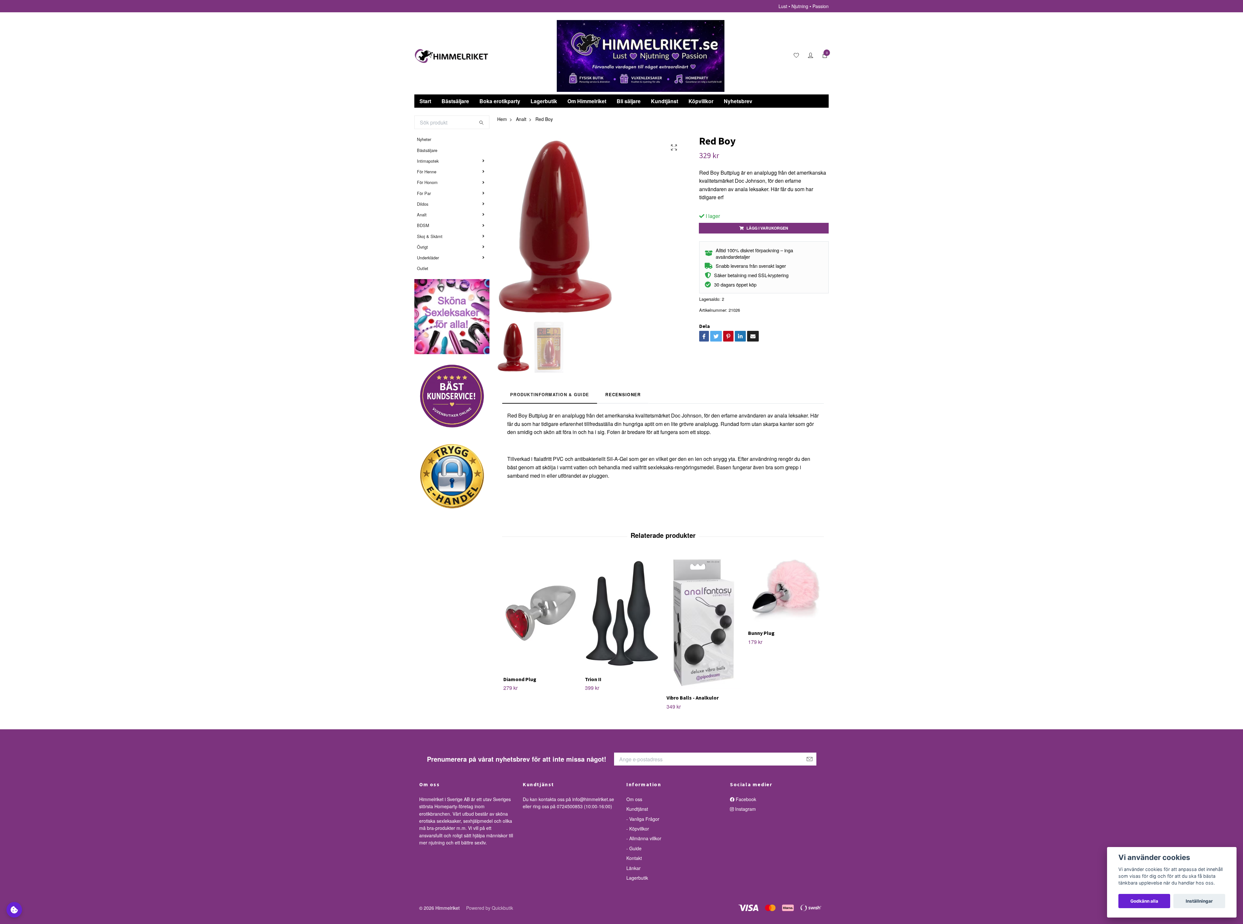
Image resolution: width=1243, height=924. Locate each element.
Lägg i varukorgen (767, 228)
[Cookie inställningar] (14, 910)
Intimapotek (428, 161)
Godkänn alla (1144, 901)
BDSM (423, 225)
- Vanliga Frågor (642, 819)
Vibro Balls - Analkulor (692, 697)
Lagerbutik (544, 101)
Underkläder (428, 258)
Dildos (422, 204)
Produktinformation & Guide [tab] (549, 394)
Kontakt (634, 858)
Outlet (422, 268)
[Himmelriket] (451, 56)
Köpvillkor (701, 101)
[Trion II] (622, 613)
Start (425, 101)
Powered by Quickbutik (489, 908)
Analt (422, 215)
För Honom (427, 182)
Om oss (634, 799)
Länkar (633, 868)
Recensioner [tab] (623, 394)
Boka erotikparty (499, 101)
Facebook (745, 799)
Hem (502, 119)
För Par (424, 193)
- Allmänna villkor (643, 838)
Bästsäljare (455, 101)
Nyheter (424, 139)
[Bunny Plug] (785, 590)
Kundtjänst (664, 101)
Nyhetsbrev (738, 101)
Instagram (745, 809)
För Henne (426, 171)
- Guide (634, 848)
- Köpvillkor (637, 828)
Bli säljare (629, 101)
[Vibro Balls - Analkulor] (703, 622)
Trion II (593, 679)
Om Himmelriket (586, 101)
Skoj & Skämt (429, 236)
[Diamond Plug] (540, 613)
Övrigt (422, 247)
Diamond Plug (519, 679)
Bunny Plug (761, 633)
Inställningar (1199, 901)
